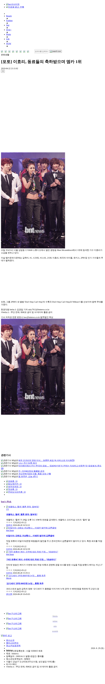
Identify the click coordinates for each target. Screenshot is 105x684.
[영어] (6, 51)
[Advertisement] (11, 113)
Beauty (9, 16)
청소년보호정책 (13, 646)
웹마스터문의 (12, 643)
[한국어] (2, 51)
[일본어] (10, 51)
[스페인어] (21, 51)
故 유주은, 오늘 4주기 (28, 476)
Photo (8, 34)
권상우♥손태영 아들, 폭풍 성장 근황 (34, 474)
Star (7, 25)
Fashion (9, 20)
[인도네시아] (28, 51)
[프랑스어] (17, 51)
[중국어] (13, 51)
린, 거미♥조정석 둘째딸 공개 (31, 471)
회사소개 (10, 640)
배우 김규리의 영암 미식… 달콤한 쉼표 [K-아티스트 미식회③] (46, 460)
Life (7, 39)
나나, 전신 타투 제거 (27, 463)
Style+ (8, 30)
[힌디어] (25, 51)
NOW (8, 44)
